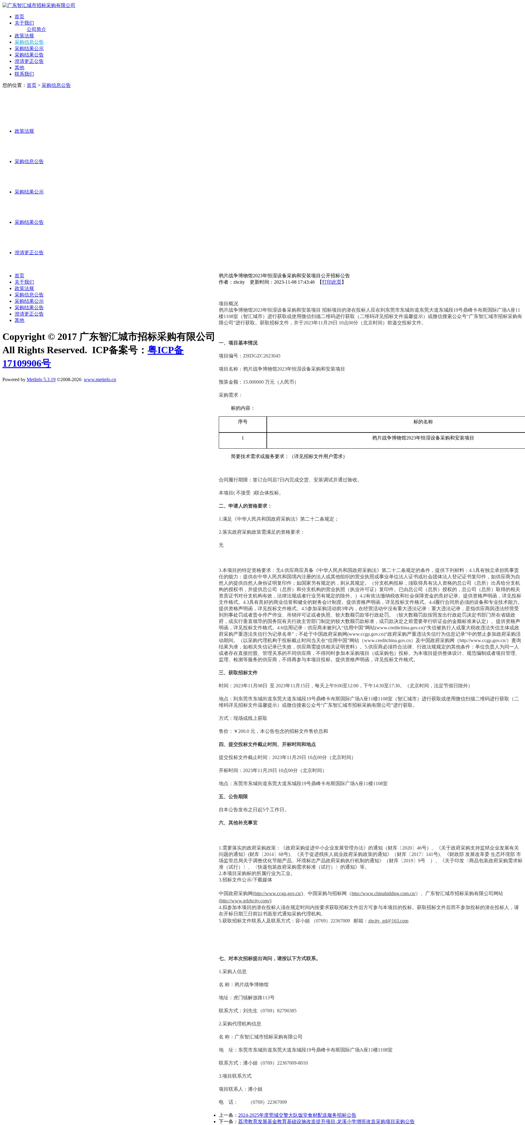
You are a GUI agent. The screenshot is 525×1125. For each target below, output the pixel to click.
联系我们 (24, 74)
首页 (19, 16)
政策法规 (24, 35)
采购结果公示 (29, 48)
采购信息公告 (29, 42)
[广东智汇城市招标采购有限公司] (38, 5)
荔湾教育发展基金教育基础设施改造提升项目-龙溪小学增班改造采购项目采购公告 (326, 1121)
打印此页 (331, 282)
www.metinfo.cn (100, 379)
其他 (19, 67)
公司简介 (36, 29)
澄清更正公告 (29, 61)
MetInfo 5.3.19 (41, 379)
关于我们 (24, 23)
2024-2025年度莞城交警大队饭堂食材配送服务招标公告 (297, 1115)
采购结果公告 (29, 54)
